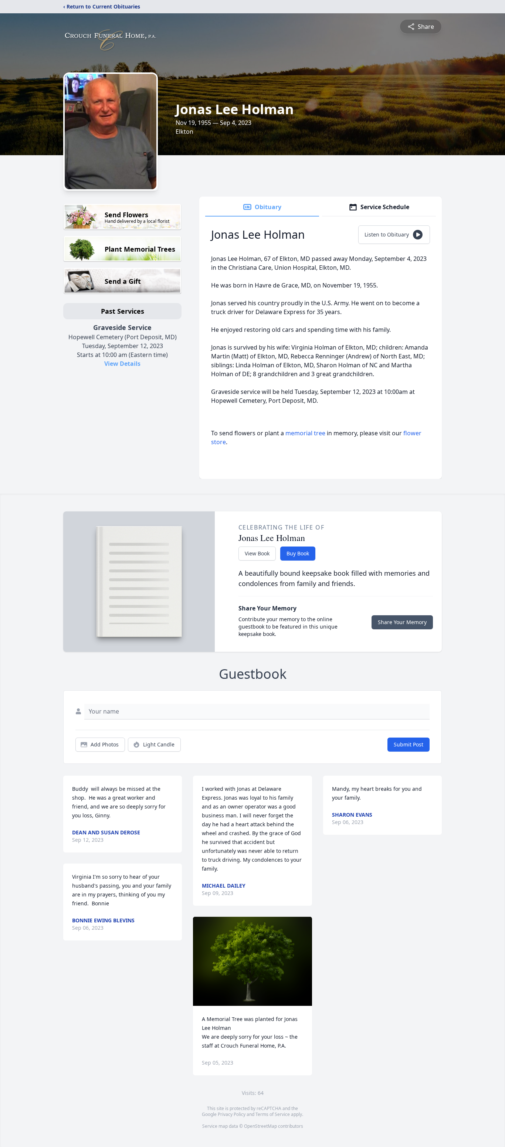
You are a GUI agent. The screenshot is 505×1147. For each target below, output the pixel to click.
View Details (122, 364)
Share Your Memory (402, 622)
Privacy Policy (231, 1114)
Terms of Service (272, 1114)
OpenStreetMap (260, 1126)
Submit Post (408, 744)
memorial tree (305, 433)
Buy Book (298, 553)
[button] (252, 961)
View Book (257, 553)
